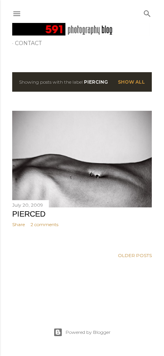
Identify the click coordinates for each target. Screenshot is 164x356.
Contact (28, 43)
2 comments (44, 224)
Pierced (28, 214)
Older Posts (135, 255)
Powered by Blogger (88, 332)
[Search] (147, 12)
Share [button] (18, 224)
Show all (131, 82)
